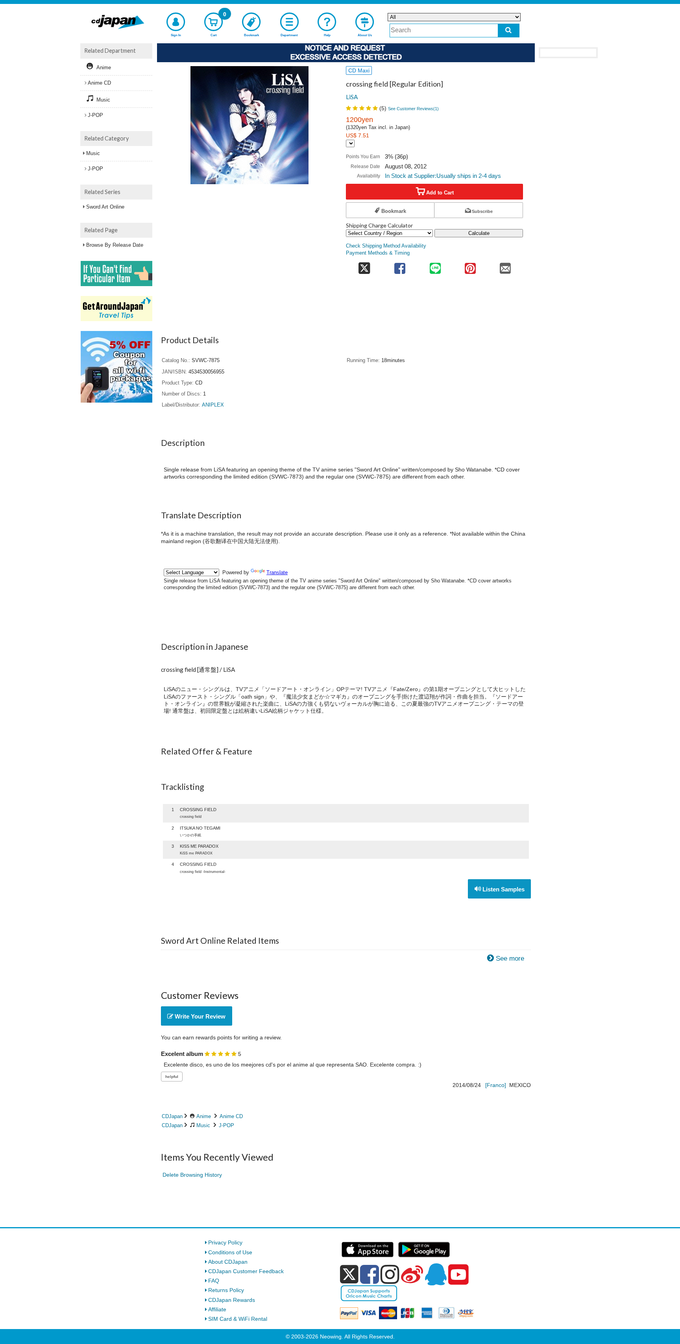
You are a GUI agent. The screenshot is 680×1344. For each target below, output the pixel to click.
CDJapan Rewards (231, 1300)
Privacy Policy (225, 1242)
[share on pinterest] (470, 266)
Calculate (479, 233)
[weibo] (412, 1274)
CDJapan (172, 1116)
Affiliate (217, 1309)
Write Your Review (199, 1016)
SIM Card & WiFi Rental (237, 1319)
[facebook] (369, 1274)
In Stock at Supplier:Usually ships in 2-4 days (443, 175)
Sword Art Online (105, 207)
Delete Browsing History (192, 1175)
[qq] (436, 1274)
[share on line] (435, 266)
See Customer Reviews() (413, 108)
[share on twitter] (364, 266)
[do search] (508, 30)
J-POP (226, 1125)
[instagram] (390, 1274)
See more (510, 958)
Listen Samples (503, 889)
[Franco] (495, 1085)
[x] (349, 1274)
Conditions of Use (230, 1252)
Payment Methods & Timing (378, 253)
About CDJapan (228, 1262)
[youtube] (458, 1275)
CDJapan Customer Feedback (246, 1271)
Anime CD (231, 1116)
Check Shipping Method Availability (386, 246)
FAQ (213, 1280)
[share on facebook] (400, 266)
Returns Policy (226, 1290)
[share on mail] (505, 266)
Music (203, 1125)
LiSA (352, 96)
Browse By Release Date (114, 245)
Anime (203, 1116)
